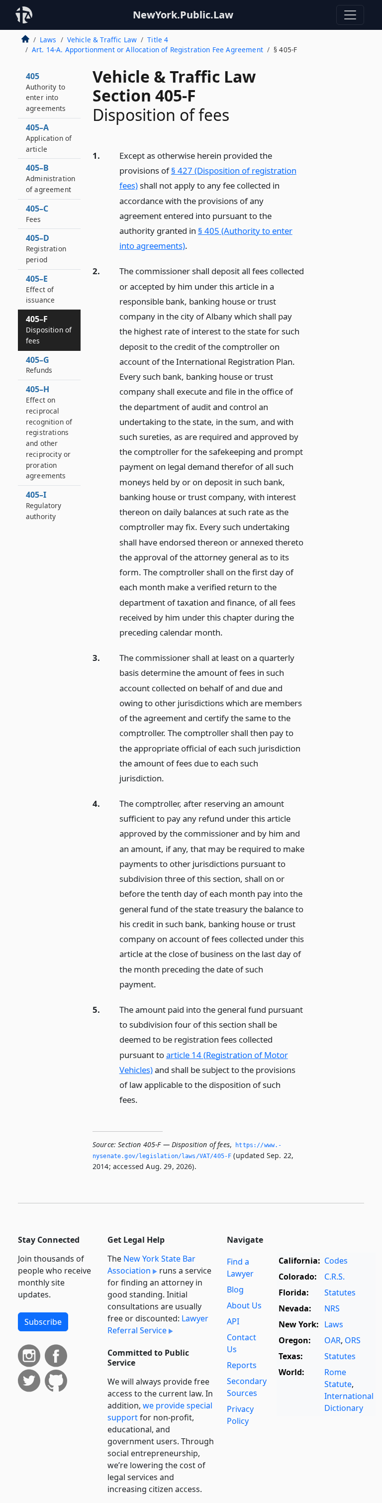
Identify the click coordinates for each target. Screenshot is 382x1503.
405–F (49, 329)
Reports (242, 1365)
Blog (235, 1289)
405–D (46, 248)
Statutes (340, 1292)
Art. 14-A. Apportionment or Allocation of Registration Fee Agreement (147, 49)
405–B (50, 178)
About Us (244, 1305)
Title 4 (157, 39)
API (233, 1321)
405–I (44, 505)
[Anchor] (193, 245)
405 (46, 92)
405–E (40, 289)
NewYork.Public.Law (183, 14)
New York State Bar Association (151, 1264)
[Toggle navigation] (350, 15)
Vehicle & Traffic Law (102, 39)
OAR (332, 1340)
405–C (37, 213)
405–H (49, 432)
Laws (48, 39)
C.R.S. (334, 1276)
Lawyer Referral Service (157, 1324)
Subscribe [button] (43, 1321)
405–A (49, 138)
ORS (353, 1340)
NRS (332, 1308)
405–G (39, 364)
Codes (336, 1260)
